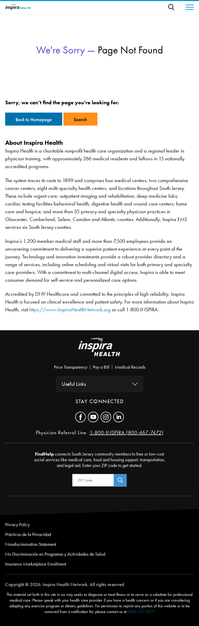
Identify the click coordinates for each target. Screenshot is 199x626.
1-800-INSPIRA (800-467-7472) (127, 432)
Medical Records (130, 367)
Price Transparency (70, 367)
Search (80, 119)
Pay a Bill (101, 367)
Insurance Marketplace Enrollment (35, 564)
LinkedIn (118, 417)
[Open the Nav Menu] (187, 7)
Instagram (106, 417)
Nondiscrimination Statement (30, 544)
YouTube (93, 417)
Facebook (80, 417)
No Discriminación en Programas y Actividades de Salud (55, 554)
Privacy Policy (17, 524)
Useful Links (74, 384)
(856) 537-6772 (141, 611)
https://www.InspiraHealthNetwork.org (70, 309)
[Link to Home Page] (99, 351)
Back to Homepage (34, 119)
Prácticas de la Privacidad (28, 534)
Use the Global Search (174, 7)
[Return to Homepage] (18, 7)
